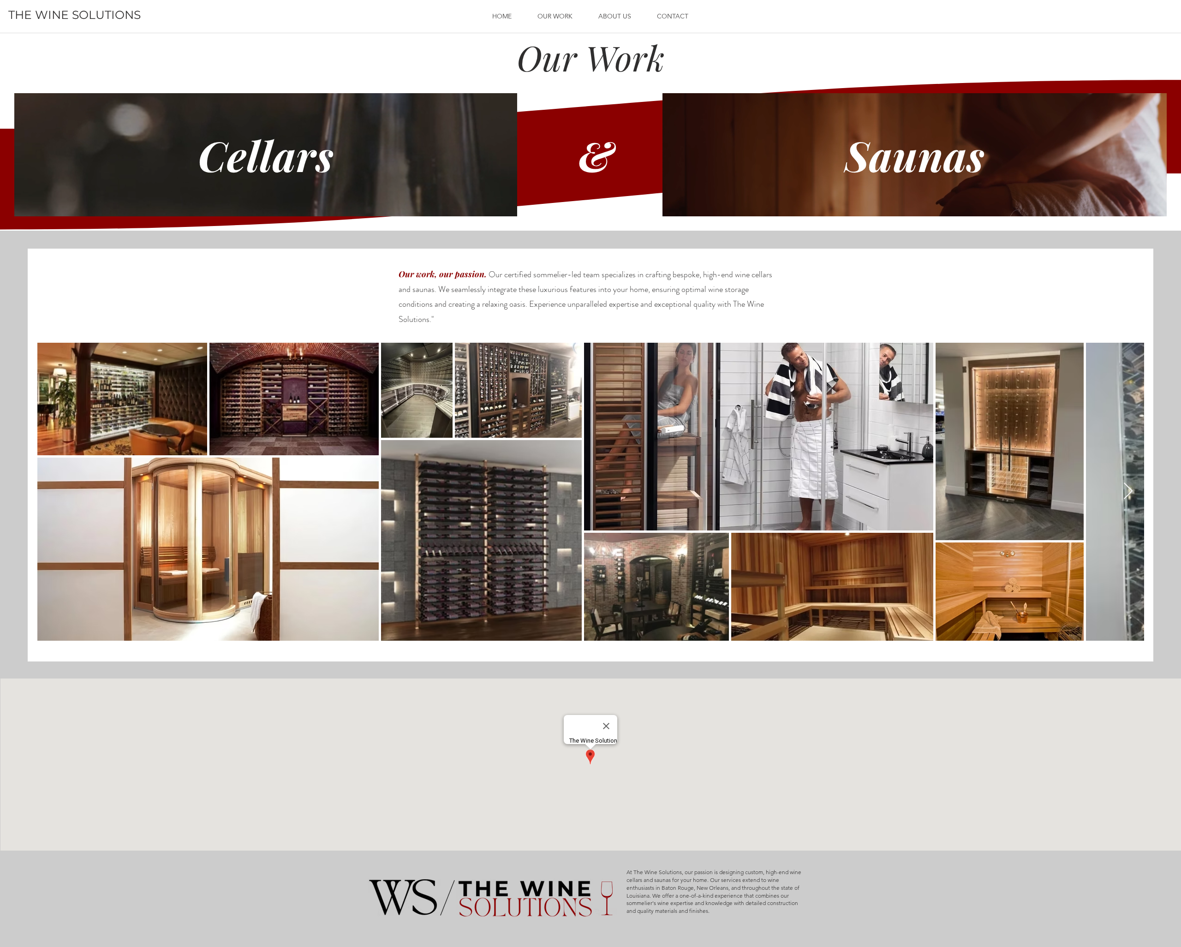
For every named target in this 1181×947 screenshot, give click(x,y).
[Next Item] (1128, 491)
